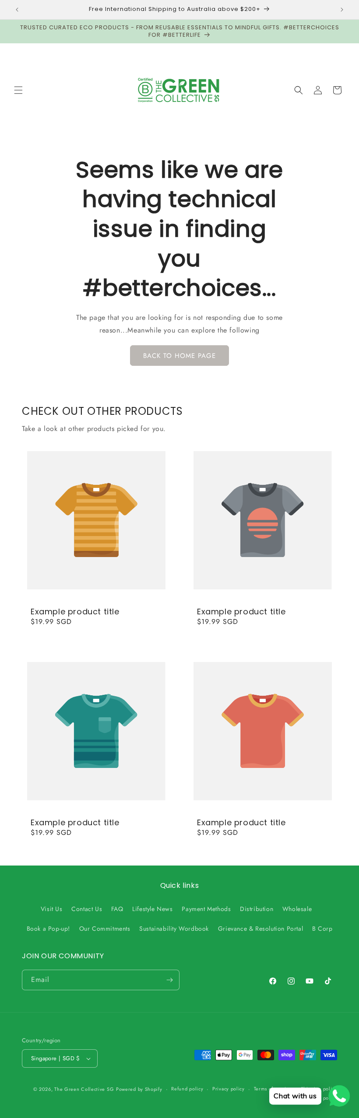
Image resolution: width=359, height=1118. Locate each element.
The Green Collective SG (84, 1089)
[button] (18, 90)
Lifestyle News (152, 908)
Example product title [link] (75, 611)
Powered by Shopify (139, 1089)
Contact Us (86, 908)
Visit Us (52, 908)
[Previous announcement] (17, 9)
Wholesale (297, 908)
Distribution (256, 908)
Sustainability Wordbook (174, 928)
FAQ (117, 908)
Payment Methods (206, 908)
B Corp (322, 928)
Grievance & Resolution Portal (260, 928)
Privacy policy (228, 1088)
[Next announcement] (342, 9)
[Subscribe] (169, 980)
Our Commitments (104, 928)
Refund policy (187, 1088)
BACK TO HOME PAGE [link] (179, 356)
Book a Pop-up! (48, 928)
